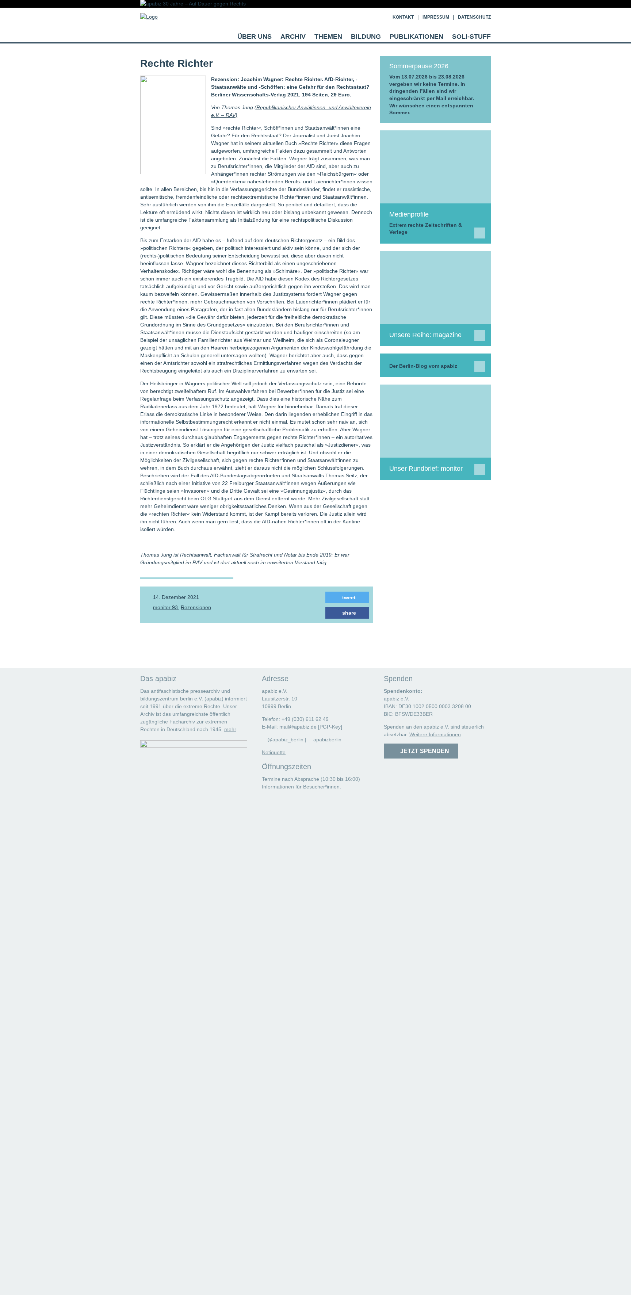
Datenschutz (474, 17)
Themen (328, 36)
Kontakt (403, 17)
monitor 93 (165, 607)
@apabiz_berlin (285, 739)
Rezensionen (196, 607)
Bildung (366, 36)
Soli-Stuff (471, 36)
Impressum (435, 17)
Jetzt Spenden (423, 751)
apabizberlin (327, 739)
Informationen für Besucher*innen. (301, 787)
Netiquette (274, 752)
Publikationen (416, 36)
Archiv (293, 36)
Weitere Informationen (435, 734)
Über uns (254, 36)
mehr (230, 729)
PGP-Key (330, 727)
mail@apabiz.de (298, 727)
